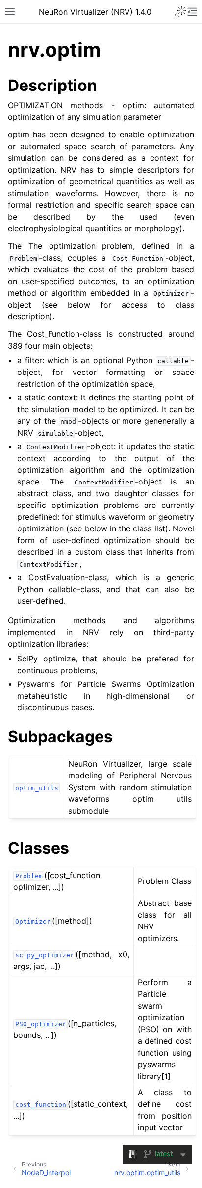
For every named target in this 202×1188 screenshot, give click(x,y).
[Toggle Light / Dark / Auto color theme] (180, 12)
